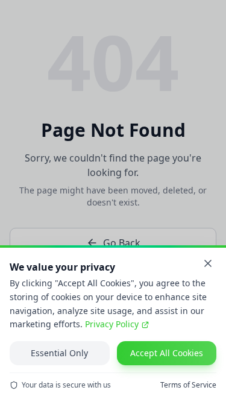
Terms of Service (188, 385)
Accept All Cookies (166, 353)
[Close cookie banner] (208, 263)
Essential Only (59, 353)
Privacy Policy (112, 324)
